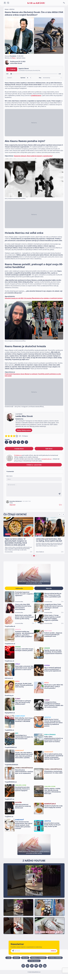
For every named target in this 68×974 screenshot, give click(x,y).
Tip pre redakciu (34, 961)
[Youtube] (27, 966)
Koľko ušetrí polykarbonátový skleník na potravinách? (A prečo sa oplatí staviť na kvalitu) (53, 739)
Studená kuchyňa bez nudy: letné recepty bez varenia (53, 806)
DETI (16, 733)
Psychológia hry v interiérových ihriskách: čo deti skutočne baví (24, 736)
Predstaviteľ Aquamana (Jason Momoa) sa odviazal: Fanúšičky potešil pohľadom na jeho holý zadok (33, 375)
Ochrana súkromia (55, 958)
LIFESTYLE (11, 9)
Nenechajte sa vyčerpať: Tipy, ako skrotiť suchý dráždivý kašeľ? (23, 702)
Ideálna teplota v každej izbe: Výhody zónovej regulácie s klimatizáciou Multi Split (52, 791)
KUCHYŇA (18, 802)
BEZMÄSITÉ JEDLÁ (50, 804)
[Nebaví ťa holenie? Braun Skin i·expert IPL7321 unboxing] (18, 925)
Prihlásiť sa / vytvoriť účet (34, 465)
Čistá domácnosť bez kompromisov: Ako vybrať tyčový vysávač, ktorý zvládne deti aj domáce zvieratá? (23, 825)
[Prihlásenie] (4, 2)
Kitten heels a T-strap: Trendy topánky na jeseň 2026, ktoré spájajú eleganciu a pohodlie (52, 617)
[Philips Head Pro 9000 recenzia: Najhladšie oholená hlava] (49, 907)
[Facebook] (32, 966)
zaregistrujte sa (46, 459)
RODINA (47, 665)
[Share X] (14, 442)
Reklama (25, 958)
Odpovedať (12, 505)
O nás (8, 958)
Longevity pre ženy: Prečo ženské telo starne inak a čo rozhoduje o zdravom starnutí (53, 607)
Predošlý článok (19, 448)
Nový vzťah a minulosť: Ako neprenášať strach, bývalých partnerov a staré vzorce (24, 667)
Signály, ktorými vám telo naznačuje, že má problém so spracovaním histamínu (53, 651)
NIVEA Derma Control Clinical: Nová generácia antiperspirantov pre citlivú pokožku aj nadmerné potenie (53, 723)
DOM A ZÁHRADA (50, 734)
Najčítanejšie (19, 588)
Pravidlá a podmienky (38, 958)
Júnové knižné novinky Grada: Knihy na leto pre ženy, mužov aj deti (52, 824)
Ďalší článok (49, 448)
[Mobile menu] (64, 3)
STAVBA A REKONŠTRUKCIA (24, 768)
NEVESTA (18, 629)
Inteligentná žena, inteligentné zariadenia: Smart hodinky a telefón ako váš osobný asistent (53, 704)
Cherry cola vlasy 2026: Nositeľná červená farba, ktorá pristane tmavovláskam (23, 607)
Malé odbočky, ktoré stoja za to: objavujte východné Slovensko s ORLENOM (24, 719)
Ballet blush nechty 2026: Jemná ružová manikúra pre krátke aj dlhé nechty (24, 616)
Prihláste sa (17, 455)
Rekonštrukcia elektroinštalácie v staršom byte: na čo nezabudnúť (24, 771)
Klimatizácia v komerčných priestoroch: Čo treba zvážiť (53, 772)
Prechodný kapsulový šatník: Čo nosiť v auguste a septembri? (24, 593)
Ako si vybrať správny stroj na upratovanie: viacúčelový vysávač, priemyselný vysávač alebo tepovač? (53, 756)
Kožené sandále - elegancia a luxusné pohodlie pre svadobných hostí (53, 634)
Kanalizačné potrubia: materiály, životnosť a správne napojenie (22, 788)
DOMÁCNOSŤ (19, 750)
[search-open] (8, 2)
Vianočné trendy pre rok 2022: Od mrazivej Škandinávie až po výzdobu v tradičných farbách (34, 298)
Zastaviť (9, 77)
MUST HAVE (48, 631)
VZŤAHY (17, 664)
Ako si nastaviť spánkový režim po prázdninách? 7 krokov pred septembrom (52, 669)
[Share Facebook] (6, 442)
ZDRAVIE (18, 647)
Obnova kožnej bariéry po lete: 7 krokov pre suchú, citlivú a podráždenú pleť (52, 595)
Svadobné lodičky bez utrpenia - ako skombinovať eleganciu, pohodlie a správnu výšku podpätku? (24, 634)
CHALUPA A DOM (20, 785)
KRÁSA (17, 681)
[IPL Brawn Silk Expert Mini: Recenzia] (49, 925)
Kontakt (16, 958)
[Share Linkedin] (22, 442)
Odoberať (53, 951)
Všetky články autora (24, 430)
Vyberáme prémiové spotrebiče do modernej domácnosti (23, 806)
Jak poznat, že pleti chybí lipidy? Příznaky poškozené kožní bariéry (24, 685)
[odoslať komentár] (59, 494)
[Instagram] (23, 966)
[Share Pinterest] (18, 442)
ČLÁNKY (17, 699)
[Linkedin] (45, 966)
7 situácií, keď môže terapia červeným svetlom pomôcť (24, 649)
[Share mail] (26, 442)
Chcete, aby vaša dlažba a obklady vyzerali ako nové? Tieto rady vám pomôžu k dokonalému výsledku (24, 755)
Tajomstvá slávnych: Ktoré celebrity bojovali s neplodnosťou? (33, 156)
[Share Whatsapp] (10, 442)
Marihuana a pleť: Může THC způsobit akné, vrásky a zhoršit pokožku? (53, 686)
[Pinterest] (36, 966)
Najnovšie (49, 588)
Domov (6, 9)
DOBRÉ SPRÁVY (20, 716)
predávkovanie (36, 95)
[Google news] (40, 966)
